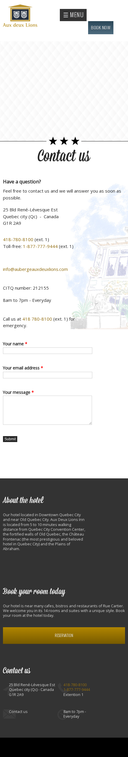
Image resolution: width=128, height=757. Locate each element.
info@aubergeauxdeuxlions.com (35, 269)
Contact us (64, 156)
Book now (100, 27)
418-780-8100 (18, 239)
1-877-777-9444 (40, 246)
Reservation (64, 635)
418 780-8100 (37, 319)
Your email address (23, 368)
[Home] (21, 16)
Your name (15, 343)
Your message (18, 392)
